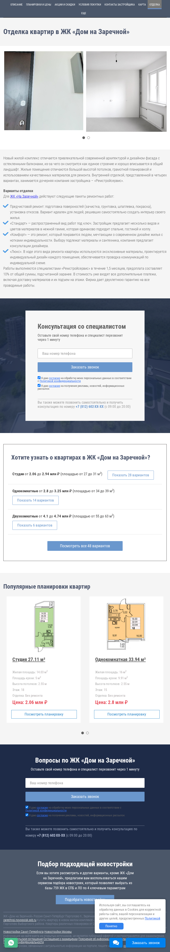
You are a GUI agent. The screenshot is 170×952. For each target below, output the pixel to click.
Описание (16, 4)
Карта (142, 4)
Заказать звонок (85, 367)
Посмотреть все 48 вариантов (85, 546)
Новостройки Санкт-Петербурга (23, 931)
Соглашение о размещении (60, 939)
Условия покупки (90, 4)
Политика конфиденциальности (23, 942)
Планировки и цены (38, 4)
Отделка (154, 4)
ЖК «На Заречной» (24, 196)
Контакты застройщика (119, 4)
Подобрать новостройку (85, 899)
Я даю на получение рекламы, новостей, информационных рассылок (81, 387)
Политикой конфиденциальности (60, 381)
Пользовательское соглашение (23, 939)
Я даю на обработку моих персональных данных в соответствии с (84, 379)
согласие (54, 378)
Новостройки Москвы (58, 931)
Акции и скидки (65, 4)
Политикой (152, 918)
